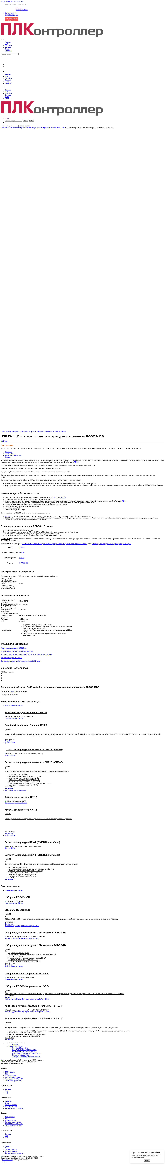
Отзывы (7, 457)
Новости (8, 47)
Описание (8, 452)
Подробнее (9, 741)
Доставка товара (11, 1106)
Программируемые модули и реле (109, 544)
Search (7, 118)
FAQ (6, 44)
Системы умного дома (13, 1077)
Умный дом (127, 544)
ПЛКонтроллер (10, 1072)
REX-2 (63, 497)
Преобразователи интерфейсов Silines (35, 999)
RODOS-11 (8, 516)
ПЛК (6, 1074)
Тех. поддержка (10, 13)
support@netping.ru (11, 15)
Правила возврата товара (14, 1108)
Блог (6, 1091)
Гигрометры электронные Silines (53, 128)
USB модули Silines (35, 128)
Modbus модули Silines (13, 999)
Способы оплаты (11, 1105)
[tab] (85, 452)
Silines (25, 128)
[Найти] (1, 56)
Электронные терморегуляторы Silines (26, 1057)
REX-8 (76, 462)
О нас (7, 49)
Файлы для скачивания (13, 455)
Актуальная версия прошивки (11, 658)
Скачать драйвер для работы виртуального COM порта (20, 661)
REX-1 (54, 497)
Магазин (8, 42)
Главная (4, 128)
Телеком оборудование (13, 1081)
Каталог (9, 128)
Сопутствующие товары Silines (16, 790)
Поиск (31, 120)
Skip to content (18, 1)
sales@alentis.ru (22, 10)
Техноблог (8, 45)
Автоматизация (17, 128)
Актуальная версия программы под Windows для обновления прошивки (26, 654)
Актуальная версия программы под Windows (17, 651)
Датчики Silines (10, 742)
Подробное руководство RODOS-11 (13, 648)
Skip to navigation (7, 1)
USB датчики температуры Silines (29, 431)
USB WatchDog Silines (9, 431)
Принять (147, 1160)
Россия (21, 552)
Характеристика (10, 453)
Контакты (8, 51)
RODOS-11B (23, 563)
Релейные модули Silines (14, 705)
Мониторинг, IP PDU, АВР (14, 1079)
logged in (13, 691)
